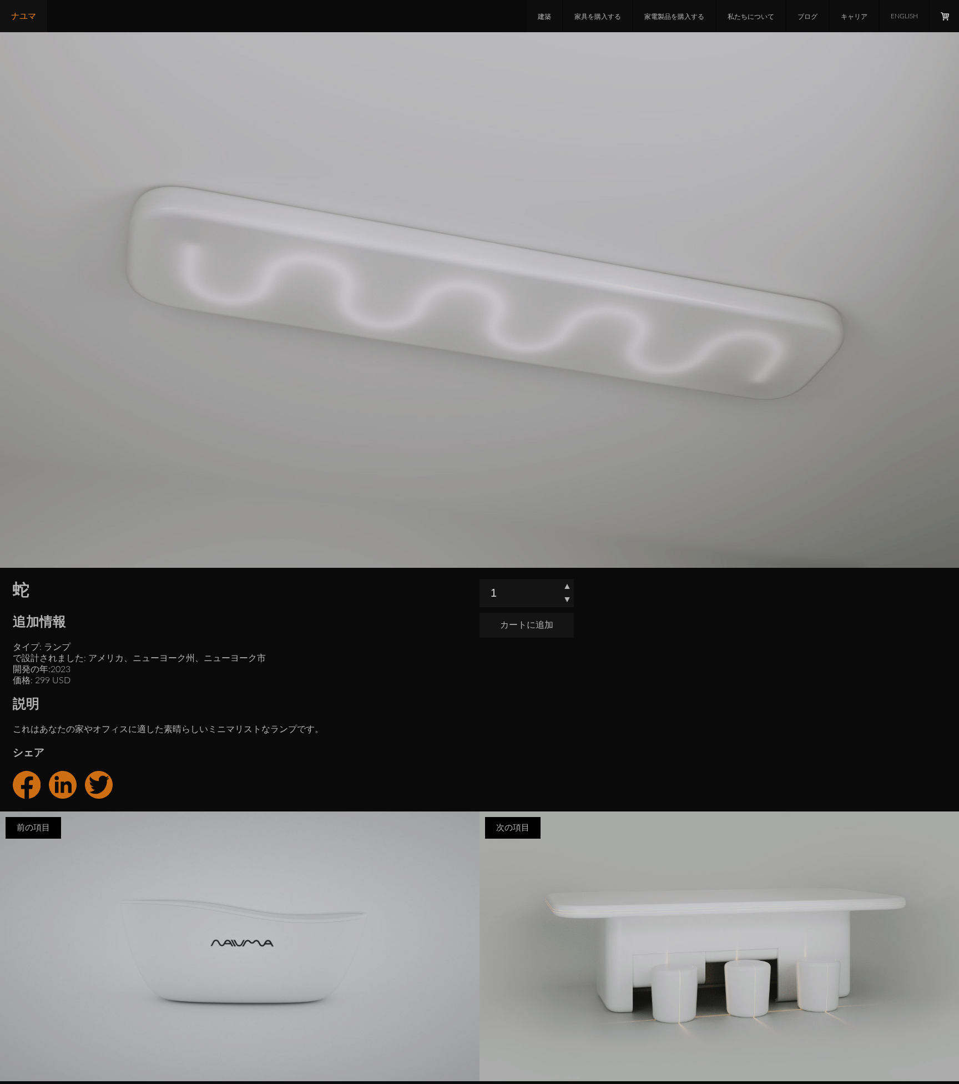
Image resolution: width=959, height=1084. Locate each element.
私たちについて (751, 16)
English (904, 16)
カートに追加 (526, 624)
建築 (544, 16)
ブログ (807, 16)
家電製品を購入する (674, 16)
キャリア (854, 16)
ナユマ (23, 16)
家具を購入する (597, 16)
